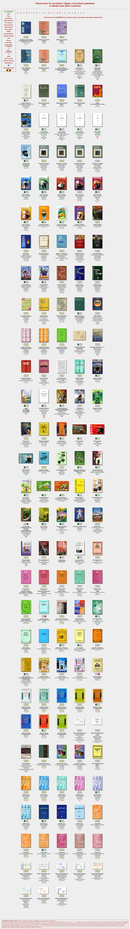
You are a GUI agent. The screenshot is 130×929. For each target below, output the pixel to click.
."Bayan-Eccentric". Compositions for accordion (79, 620)
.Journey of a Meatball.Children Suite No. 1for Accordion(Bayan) (26, 288)
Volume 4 (79, 709)
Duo (8, 16)
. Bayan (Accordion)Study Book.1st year (26, 196)
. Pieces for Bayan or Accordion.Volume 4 (80, 796)
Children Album (44, 527)
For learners (8, 22)
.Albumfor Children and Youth (97, 561)
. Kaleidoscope (97, 379)
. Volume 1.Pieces (98, 765)
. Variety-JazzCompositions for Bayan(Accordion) (26, 443)
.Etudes (44, 620)
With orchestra (8, 20)
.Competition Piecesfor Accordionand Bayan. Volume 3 (79, 287)
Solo (8, 14)
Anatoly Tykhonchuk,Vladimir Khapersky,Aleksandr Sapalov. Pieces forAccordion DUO (61, 876)
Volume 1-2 (97, 678)
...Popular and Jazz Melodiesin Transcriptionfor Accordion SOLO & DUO (97, 256)
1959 (44, 104)
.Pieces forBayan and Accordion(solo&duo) (43, 561)
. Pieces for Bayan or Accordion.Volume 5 (97, 796)
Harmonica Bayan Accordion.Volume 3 (44, 853)
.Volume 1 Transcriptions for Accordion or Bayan (26, 591)
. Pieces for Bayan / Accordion (62, 648)
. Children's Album (97, 225)
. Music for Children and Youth (80, 677)
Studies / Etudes (9, 36)
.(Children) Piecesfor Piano (44, 318)
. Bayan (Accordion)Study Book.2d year (43, 196)
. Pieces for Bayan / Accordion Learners (44, 649)
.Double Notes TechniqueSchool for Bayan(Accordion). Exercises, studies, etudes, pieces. (61, 256)
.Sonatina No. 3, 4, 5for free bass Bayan (79, 561)
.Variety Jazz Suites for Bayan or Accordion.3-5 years (80, 765)
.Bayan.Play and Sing (80, 442)
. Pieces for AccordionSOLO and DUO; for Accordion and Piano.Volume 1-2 (26, 680)
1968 (61, 41)
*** (8, 48)
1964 (79, 104)
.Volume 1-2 (62, 411)
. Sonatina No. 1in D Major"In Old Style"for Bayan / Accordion (44, 380)
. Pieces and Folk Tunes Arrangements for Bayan (80, 649)
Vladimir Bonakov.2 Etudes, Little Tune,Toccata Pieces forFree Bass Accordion (61, 901)
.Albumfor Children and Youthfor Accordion (97, 620)
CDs (8, 38)
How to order (9, 58)
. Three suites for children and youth (79, 226)
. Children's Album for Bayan (97, 648)
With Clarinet (9, 27)
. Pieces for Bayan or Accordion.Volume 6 (26, 825)
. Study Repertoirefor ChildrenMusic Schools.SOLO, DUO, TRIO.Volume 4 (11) (97, 167)
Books (9, 40)
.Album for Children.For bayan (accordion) (62, 442)
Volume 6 (26, 735)
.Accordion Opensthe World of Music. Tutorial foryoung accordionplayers (26, 135)
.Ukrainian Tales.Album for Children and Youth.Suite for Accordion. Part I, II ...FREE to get (62, 135)
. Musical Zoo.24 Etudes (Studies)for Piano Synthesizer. (97, 72)
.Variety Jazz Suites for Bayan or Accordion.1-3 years (62, 765)
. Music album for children (44, 225)
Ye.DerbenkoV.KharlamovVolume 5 (62, 349)
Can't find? (8, 42)
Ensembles (8, 18)
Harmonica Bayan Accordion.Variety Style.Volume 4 (62, 854)
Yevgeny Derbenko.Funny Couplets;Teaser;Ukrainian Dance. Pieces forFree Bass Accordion (79, 737)
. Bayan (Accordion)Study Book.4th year (79, 196)
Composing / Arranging (9, 45)
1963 (44, 41)
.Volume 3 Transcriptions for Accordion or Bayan (61, 591)
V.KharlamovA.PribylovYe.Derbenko (26, 349)
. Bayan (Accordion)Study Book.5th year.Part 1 (97, 197)
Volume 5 (97, 709)
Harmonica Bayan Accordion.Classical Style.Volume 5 (80, 854)
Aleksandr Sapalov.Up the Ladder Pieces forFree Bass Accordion (97, 876)
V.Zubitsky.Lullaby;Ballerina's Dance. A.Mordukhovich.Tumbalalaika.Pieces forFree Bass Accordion (97, 737)
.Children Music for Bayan (44, 470)
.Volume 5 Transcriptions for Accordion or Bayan (97, 591)
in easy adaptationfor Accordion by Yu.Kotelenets (80, 318)
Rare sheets (8, 29)
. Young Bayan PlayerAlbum (26, 649)
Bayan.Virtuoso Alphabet (97, 442)
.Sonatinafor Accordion (97, 134)
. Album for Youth (97, 409)
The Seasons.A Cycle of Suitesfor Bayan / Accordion (44, 499)
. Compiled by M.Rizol (26, 41)
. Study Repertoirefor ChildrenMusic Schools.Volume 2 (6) (61, 167)
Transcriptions (8, 25)
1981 (26, 70)
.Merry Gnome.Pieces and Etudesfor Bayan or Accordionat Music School (26, 500)
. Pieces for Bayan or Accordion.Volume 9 (80, 825)
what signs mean (8, 68)
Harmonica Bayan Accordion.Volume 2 (26, 853)
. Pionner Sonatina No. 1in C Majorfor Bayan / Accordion (61, 380)
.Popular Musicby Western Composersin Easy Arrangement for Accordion (26, 256)
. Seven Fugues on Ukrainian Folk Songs (62, 678)
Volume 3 (62, 709)
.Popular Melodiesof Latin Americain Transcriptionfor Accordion (79, 256)
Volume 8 (62, 735)
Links (8, 56)
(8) (26, 166)
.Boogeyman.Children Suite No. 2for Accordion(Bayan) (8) (44, 288)
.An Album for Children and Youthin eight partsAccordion (44, 410)
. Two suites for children (61, 225)
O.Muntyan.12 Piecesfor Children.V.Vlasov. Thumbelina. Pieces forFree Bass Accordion (44, 877)
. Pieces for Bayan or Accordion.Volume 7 (44, 825)
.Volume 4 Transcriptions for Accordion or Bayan (79, 591)
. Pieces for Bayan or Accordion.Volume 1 (26, 796)
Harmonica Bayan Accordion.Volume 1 (98, 825)
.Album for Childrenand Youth (44, 442)
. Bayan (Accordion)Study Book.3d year (61, 196)
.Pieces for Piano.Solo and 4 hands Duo (97, 318)
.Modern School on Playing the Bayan (62, 620)
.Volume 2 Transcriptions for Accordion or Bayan (44, 591)
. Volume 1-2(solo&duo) (80, 527)
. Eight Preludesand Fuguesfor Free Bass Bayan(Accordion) (80, 380)
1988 (61, 69)
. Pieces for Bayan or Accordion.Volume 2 (44, 796)
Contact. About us (8, 60)
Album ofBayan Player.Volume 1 (97, 499)
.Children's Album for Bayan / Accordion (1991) (26, 379)
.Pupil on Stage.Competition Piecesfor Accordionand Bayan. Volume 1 (62, 287)
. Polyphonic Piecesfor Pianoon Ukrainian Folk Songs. (80, 70)
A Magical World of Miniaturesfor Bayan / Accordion (62, 499)
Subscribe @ (9, 63)
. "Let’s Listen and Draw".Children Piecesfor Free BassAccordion (97, 349)
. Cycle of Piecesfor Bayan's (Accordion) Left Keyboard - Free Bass (26, 766)
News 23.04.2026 (8, 51)
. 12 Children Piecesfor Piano (80, 411)
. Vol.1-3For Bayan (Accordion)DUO (61, 529)
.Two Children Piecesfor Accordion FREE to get (80, 134)
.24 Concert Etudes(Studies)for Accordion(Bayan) (44, 256)
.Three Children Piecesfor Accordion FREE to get (44, 134)
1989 (97, 104)
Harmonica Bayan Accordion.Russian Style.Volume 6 (98, 854)
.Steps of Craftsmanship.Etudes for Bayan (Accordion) (97, 471)
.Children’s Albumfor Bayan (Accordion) (26, 561)
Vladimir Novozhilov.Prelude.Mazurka (44, 900)
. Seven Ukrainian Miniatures (44, 677)
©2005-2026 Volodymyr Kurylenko (10, 920)
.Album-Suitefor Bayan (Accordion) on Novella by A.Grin (79, 349)
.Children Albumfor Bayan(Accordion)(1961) (26, 318)
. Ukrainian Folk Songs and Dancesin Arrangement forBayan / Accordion (97, 529)
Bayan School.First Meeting (26, 471)
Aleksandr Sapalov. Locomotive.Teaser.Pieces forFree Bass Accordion (79, 876)
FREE (8, 31)
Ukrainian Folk (8, 33)
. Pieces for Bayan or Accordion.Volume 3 (62, 796)
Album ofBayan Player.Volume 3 (61, 471)
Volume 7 (44, 735)
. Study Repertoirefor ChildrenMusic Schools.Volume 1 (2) (43, 167)
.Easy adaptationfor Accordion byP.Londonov (62, 317)
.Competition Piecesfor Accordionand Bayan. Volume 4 (97, 287)
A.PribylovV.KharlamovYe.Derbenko (44, 349)
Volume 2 (44, 709)
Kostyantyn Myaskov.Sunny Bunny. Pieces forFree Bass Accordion (26, 876)
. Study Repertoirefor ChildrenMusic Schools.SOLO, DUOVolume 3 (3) (79, 167)
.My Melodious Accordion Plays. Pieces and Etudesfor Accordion (26, 105)
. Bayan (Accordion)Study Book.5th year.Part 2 (26, 227)
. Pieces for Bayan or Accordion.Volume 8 (62, 825)
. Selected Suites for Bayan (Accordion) (26, 620)
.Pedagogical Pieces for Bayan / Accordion (43, 764)
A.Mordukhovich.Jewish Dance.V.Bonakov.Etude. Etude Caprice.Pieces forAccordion (26, 902)
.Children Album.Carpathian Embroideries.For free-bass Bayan (79, 499)
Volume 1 (26, 709)
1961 (43, 69)
